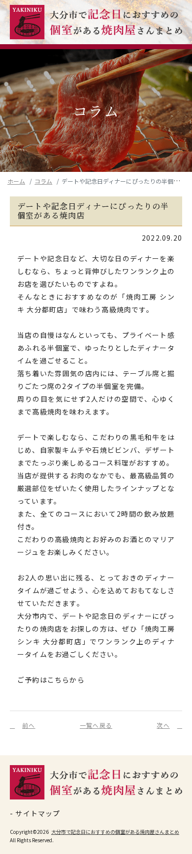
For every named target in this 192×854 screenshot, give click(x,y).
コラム (43, 181)
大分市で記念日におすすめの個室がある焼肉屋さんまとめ (115, 831)
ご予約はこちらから (51, 680)
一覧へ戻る (96, 725)
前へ (28, 725)
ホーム (16, 181)
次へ (163, 725)
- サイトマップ (35, 813)
